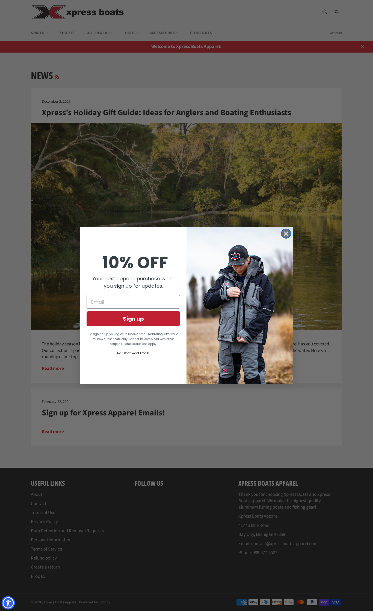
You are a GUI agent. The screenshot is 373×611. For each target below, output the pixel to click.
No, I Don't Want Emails (133, 353)
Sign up (133, 319)
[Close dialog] (286, 233)
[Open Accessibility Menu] (8, 603)
